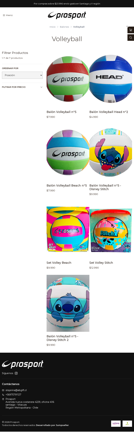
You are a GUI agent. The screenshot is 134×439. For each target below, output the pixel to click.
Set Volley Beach (59, 262)
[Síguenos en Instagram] (16, 373)
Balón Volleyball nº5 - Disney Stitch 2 (62, 338)
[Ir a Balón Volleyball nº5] (68, 79)
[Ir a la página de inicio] (67, 15)
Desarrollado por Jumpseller (52, 425)
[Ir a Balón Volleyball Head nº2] (110, 79)
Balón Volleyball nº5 (61, 112)
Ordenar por (10, 68)
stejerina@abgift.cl (16, 390)
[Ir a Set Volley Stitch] (110, 229)
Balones (64, 27)
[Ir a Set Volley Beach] (68, 229)
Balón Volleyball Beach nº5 (67, 185)
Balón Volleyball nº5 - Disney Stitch (105, 187)
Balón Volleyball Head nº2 (108, 112)
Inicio (53, 27)
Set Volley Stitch (101, 262)
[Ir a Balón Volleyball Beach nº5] (68, 152)
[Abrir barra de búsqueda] (130, 37)
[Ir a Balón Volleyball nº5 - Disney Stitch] (110, 152)
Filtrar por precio (13, 87)
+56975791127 (13, 394)
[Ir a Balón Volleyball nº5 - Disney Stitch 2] (68, 303)
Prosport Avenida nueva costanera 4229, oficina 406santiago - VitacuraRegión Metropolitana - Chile (30, 403)
